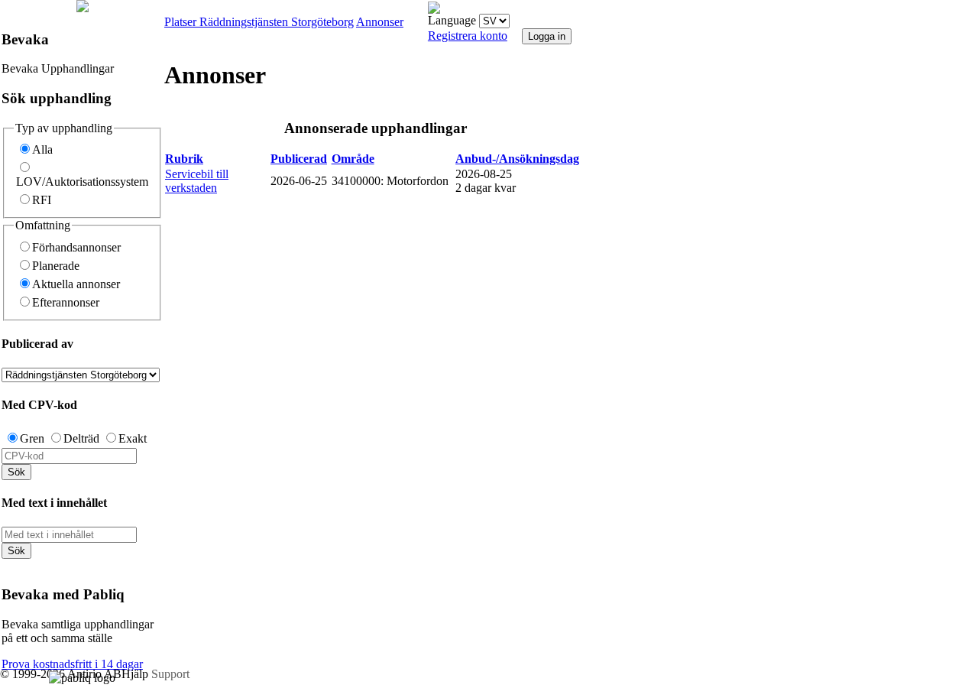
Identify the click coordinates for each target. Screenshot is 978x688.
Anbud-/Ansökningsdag (517, 158)
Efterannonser (65, 302)
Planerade (55, 265)
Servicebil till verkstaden (196, 180)
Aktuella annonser (76, 283)
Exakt (132, 438)
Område (353, 158)
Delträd (81, 438)
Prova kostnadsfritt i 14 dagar (72, 663)
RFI (41, 199)
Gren (32, 438)
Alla (42, 149)
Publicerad (298, 158)
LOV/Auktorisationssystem (82, 181)
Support (170, 673)
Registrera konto (467, 35)
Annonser (379, 21)
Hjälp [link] (136, 673)
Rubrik (184, 158)
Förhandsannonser (76, 247)
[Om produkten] (82, 8)
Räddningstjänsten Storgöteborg (276, 21)
